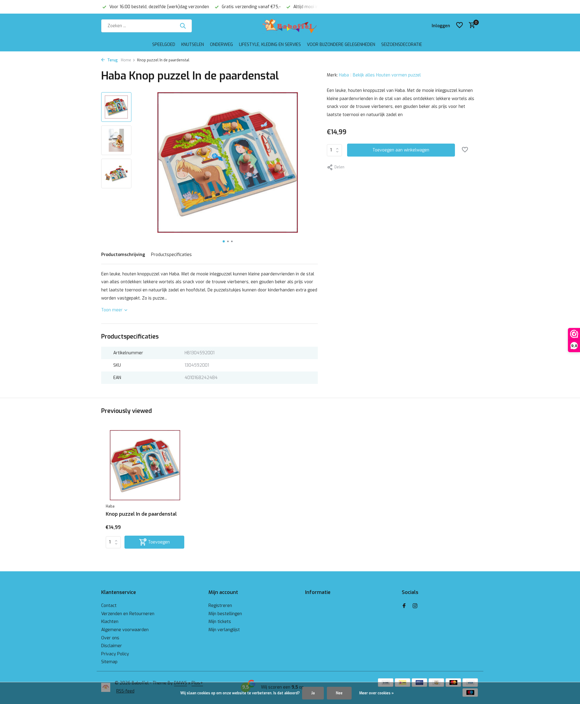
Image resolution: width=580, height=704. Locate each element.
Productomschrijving (123, 255)
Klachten (109, 622)
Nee (339, 693)
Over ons (110, 638)
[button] (223, 241)
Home (126, 60)
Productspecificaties (171, 255)
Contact (109, 605)
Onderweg (221, 44)
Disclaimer (111, 646)
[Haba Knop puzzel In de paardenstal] (145, 465)
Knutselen (192, 44)
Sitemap (109, 662)
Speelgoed (163, 44)
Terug (112, 60)
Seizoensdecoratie (401, 44)
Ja (313, 693)
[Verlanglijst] (459, 26)
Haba (344, 75)
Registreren (220, 605)
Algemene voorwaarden (125, 630)
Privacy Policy (115, 654)
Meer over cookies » (376, 693)
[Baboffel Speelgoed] (289, 26)
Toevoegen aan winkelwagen (400, 150)
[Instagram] (415, 606)
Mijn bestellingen (225, 614)
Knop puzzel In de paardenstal (141, 514)
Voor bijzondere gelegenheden (341, 44)
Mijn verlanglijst (224, 630)
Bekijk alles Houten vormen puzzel (387, 75)
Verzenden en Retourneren (127, 614)
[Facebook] (404, 606)
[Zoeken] (182, 26)
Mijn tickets (219, 622)
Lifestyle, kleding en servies (270, 44)
